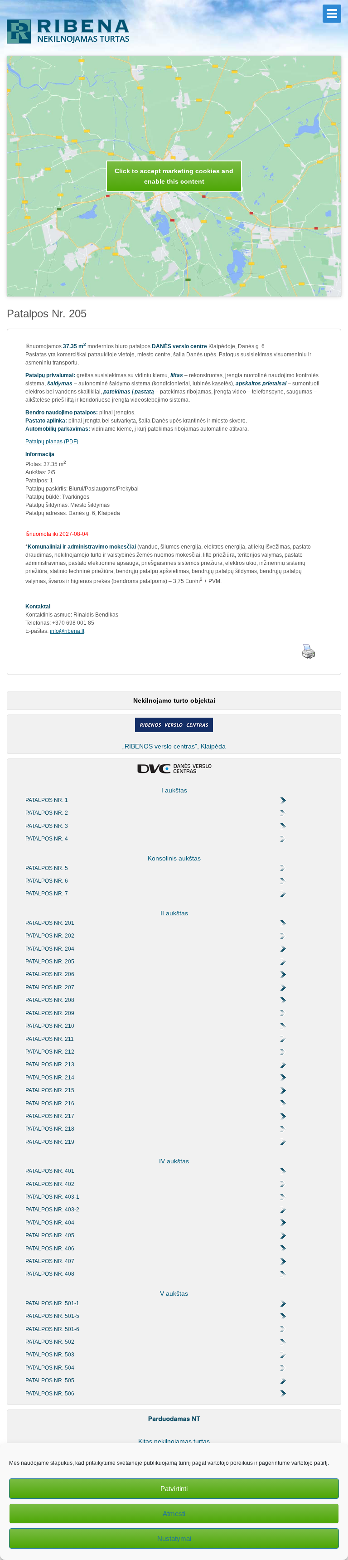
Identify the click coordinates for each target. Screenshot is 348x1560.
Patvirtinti (174, 1488)
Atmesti (174, 1513)
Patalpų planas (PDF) (51, 441)
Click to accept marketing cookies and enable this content (174, 176)
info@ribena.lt (67, 631)
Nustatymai (174, 1538)
